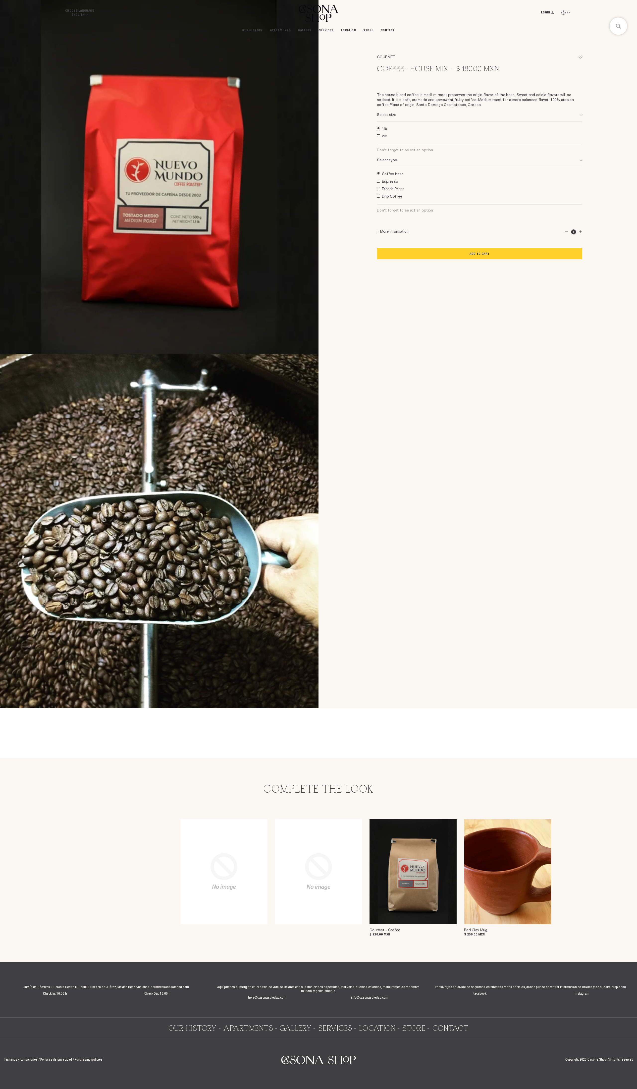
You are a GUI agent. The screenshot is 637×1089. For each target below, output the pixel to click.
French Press (393, 189)
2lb (384, 136)
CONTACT (388, 30)
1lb (384, 129)
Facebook (479, 994)
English (78, 15)
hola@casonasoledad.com (170, 987)
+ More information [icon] (393, 231)
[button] (580, 57)
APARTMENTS (280, 30)
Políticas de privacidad (56, 1060)
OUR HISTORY (252, 30)
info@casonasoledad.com (369, 998)
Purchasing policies (89, 1060)
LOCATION (348, 30)
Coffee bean (393, 174)
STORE (368, 30)
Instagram (582, 994)
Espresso (390, 181)
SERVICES (326, 30)
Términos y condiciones (21, 1060)
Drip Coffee (392, 196)
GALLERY (304, 30)
